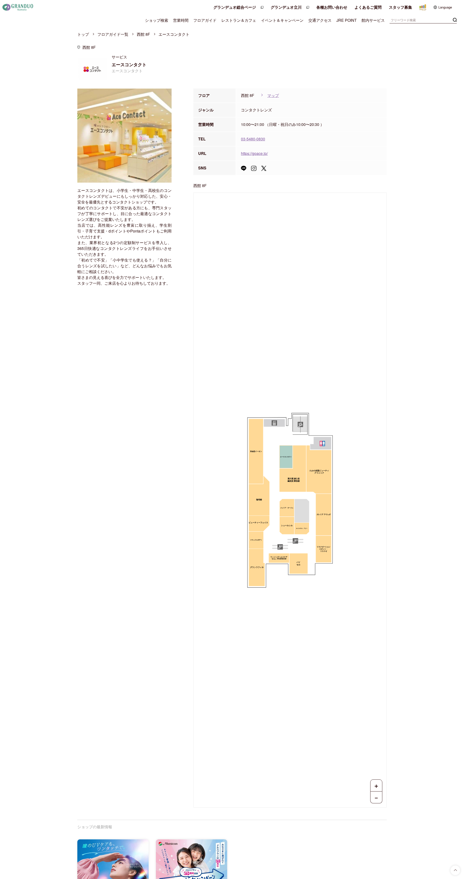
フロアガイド (205, 20)
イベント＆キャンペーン (282, 20)
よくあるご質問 (368, 7)
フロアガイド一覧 (112, 34)
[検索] (455, 19)
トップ (83, 34)
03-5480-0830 (253, 139)
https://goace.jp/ (254, 153)
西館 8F (143, 34)
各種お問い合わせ (331, 7)
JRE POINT (346, 20)
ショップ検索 (156, 20)
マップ (273, 95)
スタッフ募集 (400, 7)
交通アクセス (320, 20)
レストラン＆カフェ (238, 20)
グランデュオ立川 (286, 7)
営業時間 (180, 20)
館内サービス (373, 20)
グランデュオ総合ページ (234, 7)
